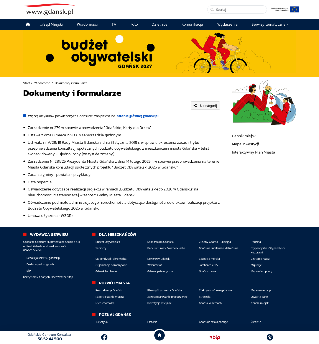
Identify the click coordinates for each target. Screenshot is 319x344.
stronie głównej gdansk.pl (138, 115)
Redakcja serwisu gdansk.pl (43, 258)
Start (26, 83)
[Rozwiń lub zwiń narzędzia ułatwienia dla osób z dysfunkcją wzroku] (269, 337)
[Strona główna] (28, 24)
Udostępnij (208, 105)
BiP (28, 271)
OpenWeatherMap (62, 277)
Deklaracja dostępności (40, 264)
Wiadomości (42, 83)
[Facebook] (104, 337)
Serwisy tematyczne (269, 24)
